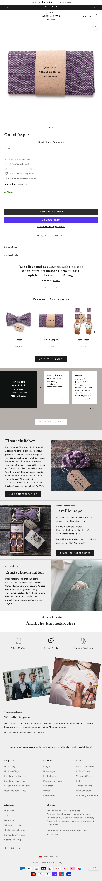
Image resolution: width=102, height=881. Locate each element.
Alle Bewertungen (51, 422)
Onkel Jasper (51, 339)
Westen (46, 790)
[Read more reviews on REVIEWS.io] (19, 396)
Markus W (56, 281)
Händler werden (84, 790)
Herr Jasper (83, 339)
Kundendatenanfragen (14, 835)
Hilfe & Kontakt (83, 771)
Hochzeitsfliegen (12, 771)
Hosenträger (49, 771)
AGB (6, 815)
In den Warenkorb (51, 211)
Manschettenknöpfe (53, 781)
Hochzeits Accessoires (15, 790)
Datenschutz (10, 820)
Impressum (9, 810)
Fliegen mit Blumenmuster (16, 785)
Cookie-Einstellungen (14, 830)
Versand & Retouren (51, 236)
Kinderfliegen (49, 795)
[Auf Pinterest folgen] (19, 848)
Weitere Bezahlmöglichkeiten (51, 226)
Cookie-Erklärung (12, 839)
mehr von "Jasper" (51, 359)
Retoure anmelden (85, 766)
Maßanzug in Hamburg (87, 795)
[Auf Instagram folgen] (12, 848)
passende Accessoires (75, 553)
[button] (51, 184)
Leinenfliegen (10, 766)
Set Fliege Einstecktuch (15, 776)
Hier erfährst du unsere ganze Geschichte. (24, 732)
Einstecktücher (50, 776)
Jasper (18, 339)
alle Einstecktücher (23, 494)
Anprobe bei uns (84, 785)
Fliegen (46, 766)
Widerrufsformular (12, 825)
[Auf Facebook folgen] (5, 848)
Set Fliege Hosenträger (15, 781)
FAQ (78, 781)
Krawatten (48, 785)
